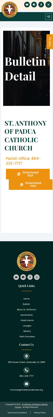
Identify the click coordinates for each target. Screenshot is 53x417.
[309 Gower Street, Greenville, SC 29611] (26, 356)
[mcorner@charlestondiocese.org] (26, 384)
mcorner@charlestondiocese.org (26, 389)
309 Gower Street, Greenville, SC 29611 (26, 362)
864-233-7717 (26, 376)
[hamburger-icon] (48, 17)
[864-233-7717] (26, 370)
